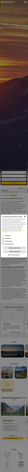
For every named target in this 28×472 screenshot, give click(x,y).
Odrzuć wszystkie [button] (14, 251)
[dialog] (14, 236)
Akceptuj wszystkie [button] (14, 248)
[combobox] (24, 216)
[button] (14, 255)
